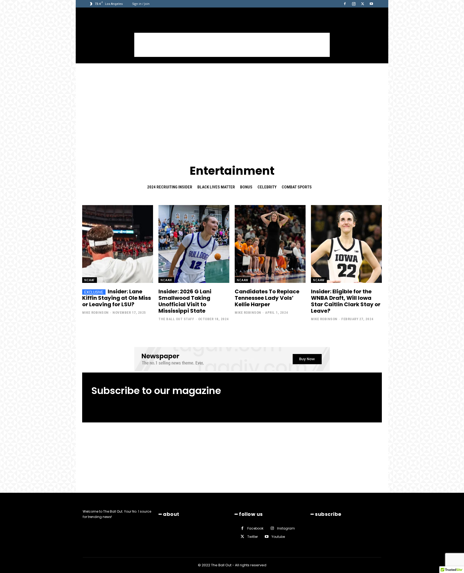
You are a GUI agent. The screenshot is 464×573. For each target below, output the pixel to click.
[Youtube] (371, 4)
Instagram (286, 528)
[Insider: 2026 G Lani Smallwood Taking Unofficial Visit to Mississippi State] (193, 244)
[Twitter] (362, 4)
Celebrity (267, 187)
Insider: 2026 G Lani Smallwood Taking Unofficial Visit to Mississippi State (184, 301)
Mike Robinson (95, 313)
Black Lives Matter (216, 187)
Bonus (246, 187)
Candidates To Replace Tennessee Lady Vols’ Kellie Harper (267, 298)
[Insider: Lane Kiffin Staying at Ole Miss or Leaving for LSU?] (117, 244)
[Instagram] (354, 4)
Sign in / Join (141, 4)
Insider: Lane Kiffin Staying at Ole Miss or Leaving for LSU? (116, 298)
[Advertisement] (232, 45)
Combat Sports (297, 187)
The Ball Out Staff (176, 319)
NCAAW (166, 280)
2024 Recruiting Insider (169, 187)
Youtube (278, 536)
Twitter (252, 536)
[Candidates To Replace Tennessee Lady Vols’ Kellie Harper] (270, 244)
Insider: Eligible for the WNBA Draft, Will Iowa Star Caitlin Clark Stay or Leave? (345, 301)
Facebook (255, 528)
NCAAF (89, 280)
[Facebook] (345, 4)
